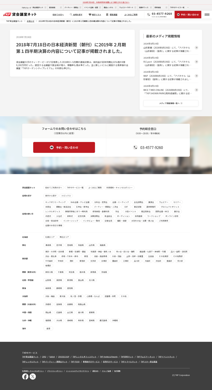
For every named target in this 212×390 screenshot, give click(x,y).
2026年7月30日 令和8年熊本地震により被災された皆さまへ (106, 2)
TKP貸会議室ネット (14, 21)
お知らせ (30, 21)
